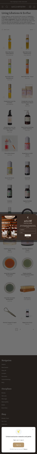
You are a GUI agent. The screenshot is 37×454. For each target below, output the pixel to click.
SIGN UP (27, 235)
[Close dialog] (36, 214)
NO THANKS (27, 237)
